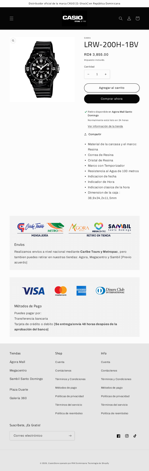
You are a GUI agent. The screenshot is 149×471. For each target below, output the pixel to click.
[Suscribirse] (70, 435)
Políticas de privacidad (69, 396)
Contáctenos (63, 370)
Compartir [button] (94, 134)
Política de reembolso (68, 413)
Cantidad (89, 66)
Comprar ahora (112, 98)
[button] (11, 18)
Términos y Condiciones (70, 379)
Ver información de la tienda (105, 126)
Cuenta (60, 362)
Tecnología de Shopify (98, 463)
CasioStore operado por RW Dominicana (67, 463)
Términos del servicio (68, 404)
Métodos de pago (66, 387)
